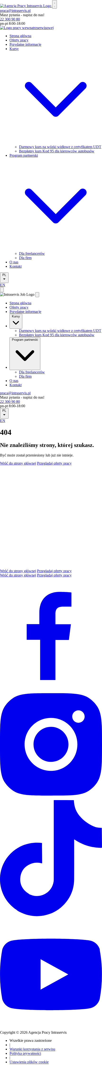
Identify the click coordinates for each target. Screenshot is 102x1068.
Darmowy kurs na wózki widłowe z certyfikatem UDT (60, 147)
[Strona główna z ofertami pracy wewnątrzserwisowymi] (27, 28)
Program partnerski (25, 339)
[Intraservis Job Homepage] (26, 6)
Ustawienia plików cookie (29, 1062)
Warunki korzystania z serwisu (32, 1049)
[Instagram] (51, 797)
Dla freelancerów (32, 253)
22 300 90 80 (10, 19)
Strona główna (20, 36)
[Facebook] (51, 688)
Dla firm (25, 258)
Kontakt (15, 266)
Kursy (16, 316)
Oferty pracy (18, 40)
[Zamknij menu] (37, 294)
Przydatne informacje (25, 44)
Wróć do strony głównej (18, 463)
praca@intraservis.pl (15, 11)
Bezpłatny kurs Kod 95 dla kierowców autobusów (56, 151)
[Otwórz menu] (54, 4)
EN (2, 285)
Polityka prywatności (25, 1053)
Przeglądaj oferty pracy (54, 463)
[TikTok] (51, 921)
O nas (13, 262)
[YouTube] (51, 1024)
